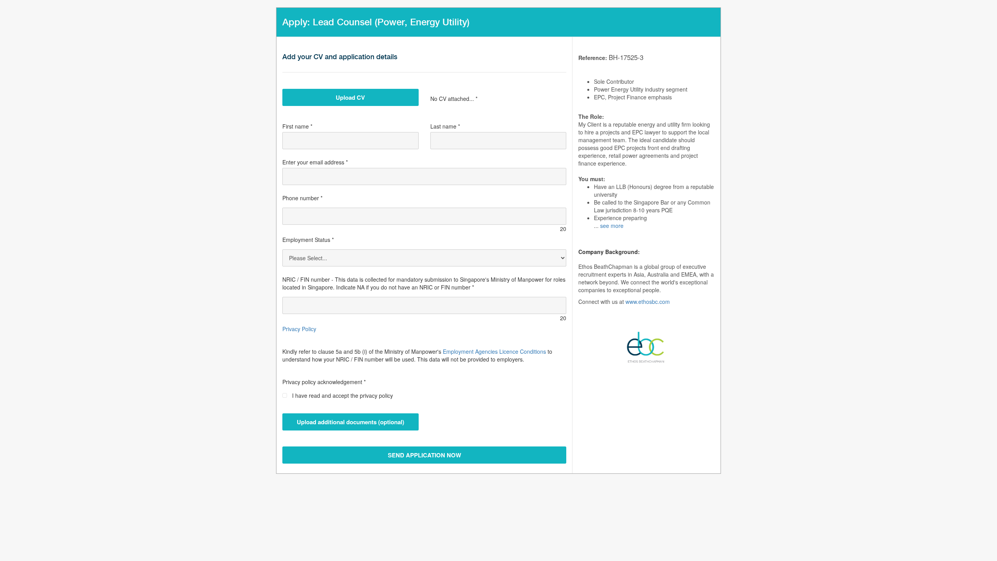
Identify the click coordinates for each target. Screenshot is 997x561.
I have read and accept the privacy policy (342, 395)
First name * (297, 126)
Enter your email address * (315, 162)
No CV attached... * (453, 98)
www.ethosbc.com (647, 301)
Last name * (445, 126)
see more (612, 225)
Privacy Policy (299, 329)
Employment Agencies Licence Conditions (494, 351)
